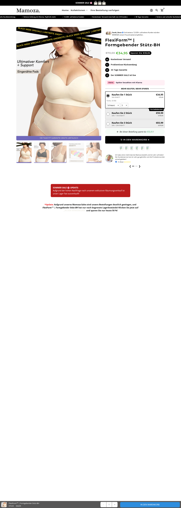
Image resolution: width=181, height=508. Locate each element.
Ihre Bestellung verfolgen (104, 10)
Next (97, 83)
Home (65, 10)
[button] (135, 95)
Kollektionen (79, 10)
